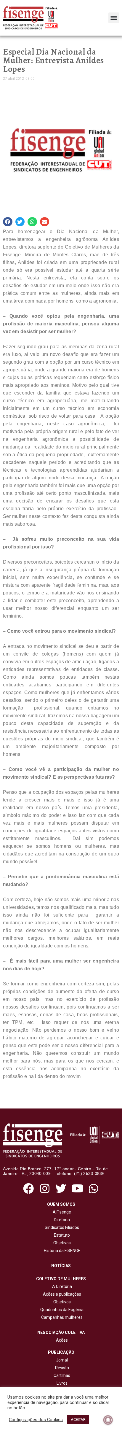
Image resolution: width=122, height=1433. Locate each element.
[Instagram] (44, 1188)
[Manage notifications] (108, 1420)
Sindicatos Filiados (61, 1227)
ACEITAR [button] (78, 1419)
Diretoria (61, 1219)
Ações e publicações (61, 1294)
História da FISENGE (61, 1250)
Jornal (62, 1360)
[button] (113, 17)
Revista (62, 1367)
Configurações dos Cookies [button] (36, 1419)
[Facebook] (28, 1188)
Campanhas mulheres (61, 1317)
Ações (61, 1340)
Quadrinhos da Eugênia (61, 1309)
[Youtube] (77, 1188)
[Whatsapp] (93, 1188)
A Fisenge (61, 1212)
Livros (62, 1383)
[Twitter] (60, 1188)
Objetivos (61, 1242)
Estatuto (61, 1235)
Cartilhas (62, 1375)
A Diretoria (61, 1286)
